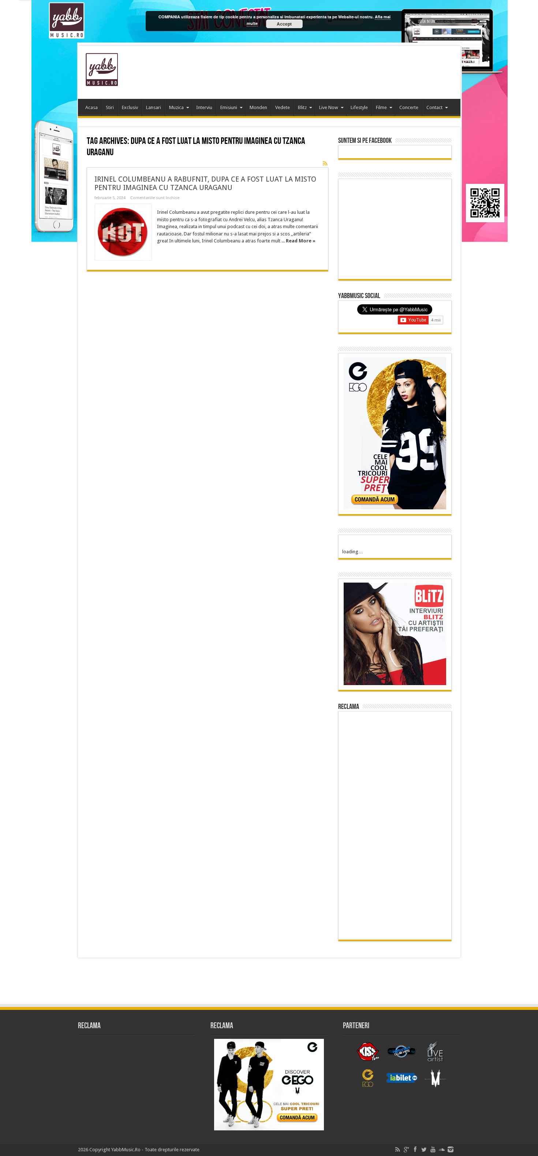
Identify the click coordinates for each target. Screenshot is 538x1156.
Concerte (408, 107)
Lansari (153, 107)
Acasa (91, 107)
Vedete (282, 107)
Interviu (204, 107)
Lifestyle (359, 107)
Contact (434, 107)
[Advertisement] (321, 69)
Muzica (176, 107)
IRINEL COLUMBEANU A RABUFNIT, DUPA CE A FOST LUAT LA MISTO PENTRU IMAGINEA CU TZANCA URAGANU (205, 183)
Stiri (110, 107)
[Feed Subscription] (325, 163)
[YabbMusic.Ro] (101, 80)
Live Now (328, 107)
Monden (258, 107)
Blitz (302, 107)
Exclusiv (130, 107)
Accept (284, 24)
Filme (381, 107)
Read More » (300, 241)
